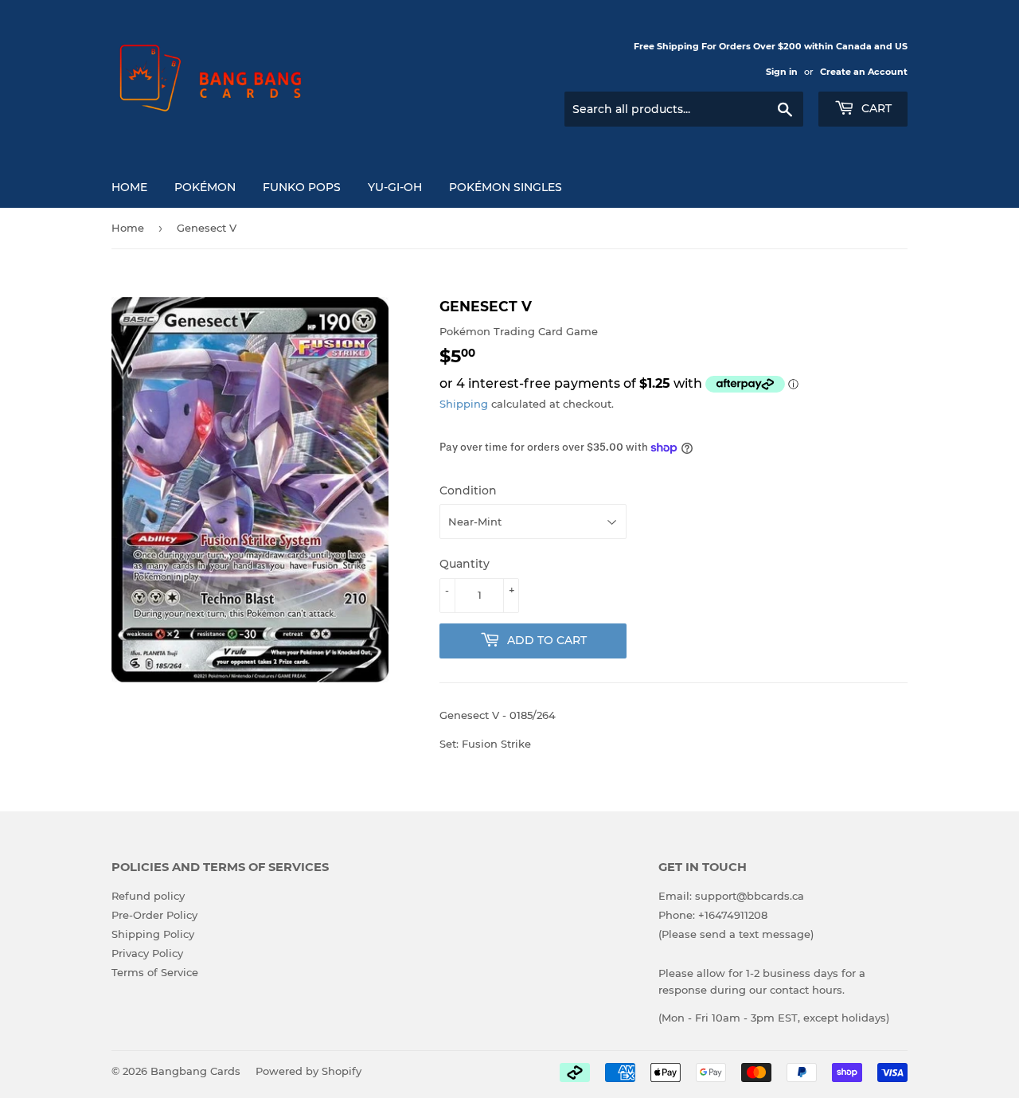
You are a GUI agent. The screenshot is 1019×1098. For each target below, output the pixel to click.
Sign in (782, 71)
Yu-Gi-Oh (395, 187)
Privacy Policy (147, 953)
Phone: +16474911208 (712, 914)
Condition (468, 490)
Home (129, 187)
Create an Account (864, 71)
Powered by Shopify (308, 1071)
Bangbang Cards (195, 1071)
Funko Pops (302, 187)
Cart (875, 108)
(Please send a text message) (736, 934)
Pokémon (205, 187)
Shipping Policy (152, 934)
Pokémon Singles (505, 187)
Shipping (463, 403)
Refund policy (148, 895)
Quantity (464, 564)
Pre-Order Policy (154, 914)
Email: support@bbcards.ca (731, 895)
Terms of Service (154, 972)
